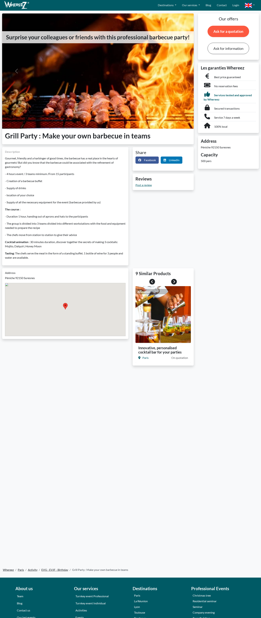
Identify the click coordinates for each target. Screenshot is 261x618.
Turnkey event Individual (90, 603)
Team (20, 596)
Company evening (204, 612)
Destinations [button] (166, 5)
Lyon (137, 606)
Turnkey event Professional (92, 596)
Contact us (23, 610)
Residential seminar (205, 601)
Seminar (198, 606)
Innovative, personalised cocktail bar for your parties (160, 350)
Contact (222, 5)
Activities (81, 610)
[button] (249, 5)
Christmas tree (202, 595)
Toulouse (139, 612)
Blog (208, 5)
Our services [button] (190, 5)
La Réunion (141, 601)
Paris (137, 595)
